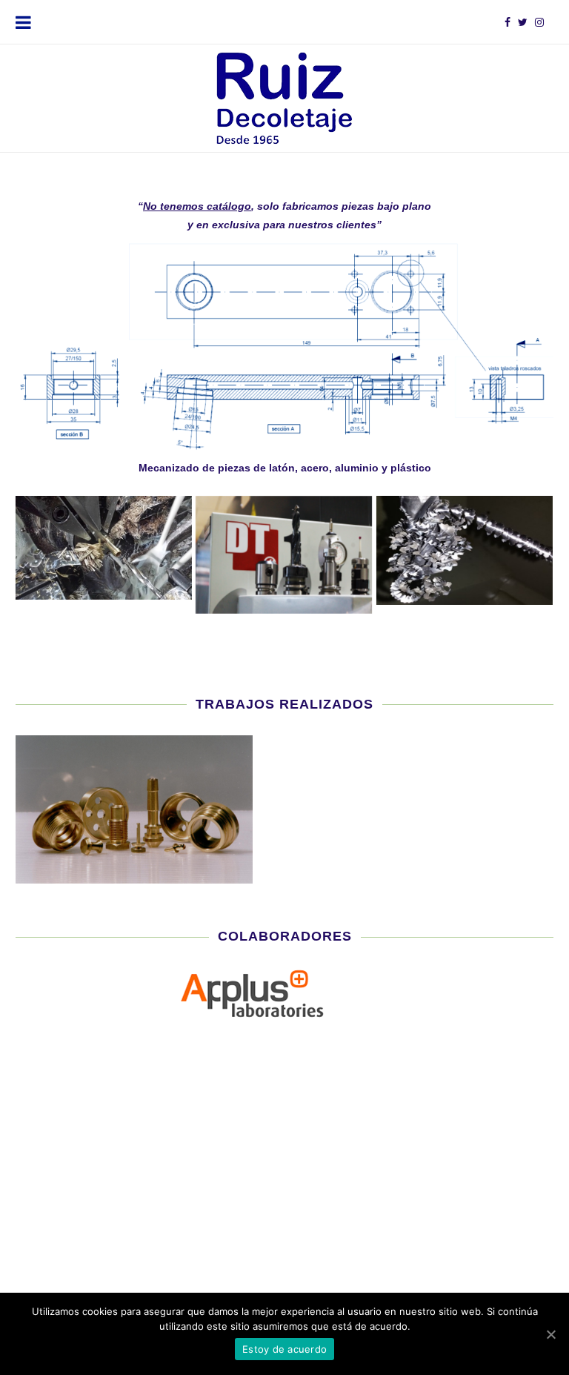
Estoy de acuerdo (284, 1349)
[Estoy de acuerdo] (550, 1334)
